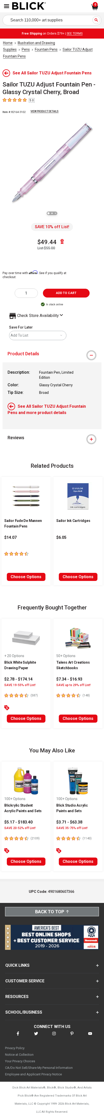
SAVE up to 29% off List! (73, 685)
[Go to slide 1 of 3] (48, 213)
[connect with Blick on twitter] (36, 1036)
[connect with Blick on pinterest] (72, 1036)
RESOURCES (17, 996)
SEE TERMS (75, 33)
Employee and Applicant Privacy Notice (33, 1074)
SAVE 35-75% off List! (72, 828)
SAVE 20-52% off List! (20, 828)
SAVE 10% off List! (52, 226)
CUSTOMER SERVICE (24, 981)
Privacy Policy (14, 1048)
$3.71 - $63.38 (69, 822)
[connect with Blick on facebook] (18, 1036)
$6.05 (61, 537)
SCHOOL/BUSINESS (23, 1012)
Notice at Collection (19, 1054)
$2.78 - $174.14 (18, 679)
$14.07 (10, 537)
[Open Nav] (6, 6)
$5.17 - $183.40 (18, 822)
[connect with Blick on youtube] (90, 1036)
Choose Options (26, 576)
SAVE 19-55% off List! (20, 685)
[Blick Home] (29, 6)
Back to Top (49, 911)
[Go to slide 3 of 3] (55, 213)
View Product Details (45, 111)
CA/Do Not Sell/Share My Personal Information (39, 1068)
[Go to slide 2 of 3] (52, 213)
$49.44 (47, 242)
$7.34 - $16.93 (69, 679)
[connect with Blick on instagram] (54, 1036)
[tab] (52, 353)
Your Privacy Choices (20, 1061)
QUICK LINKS (17, 965)
